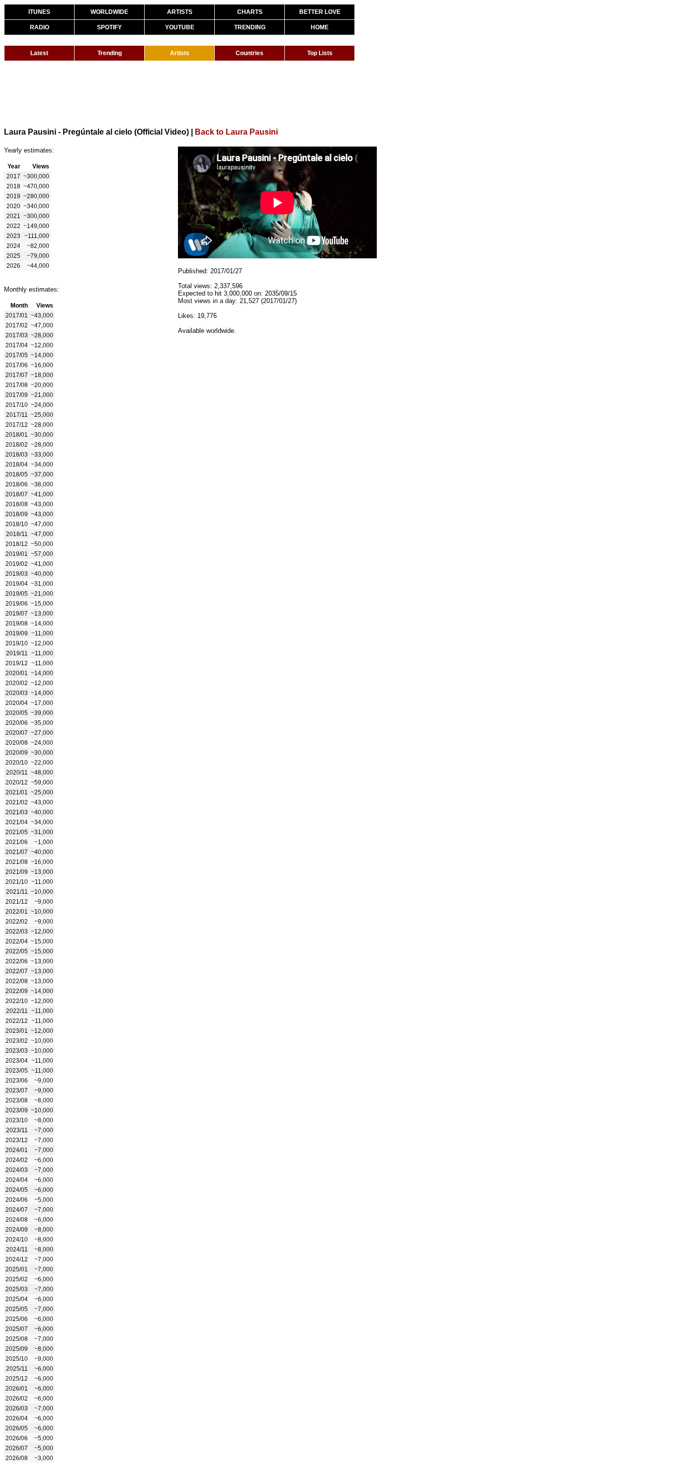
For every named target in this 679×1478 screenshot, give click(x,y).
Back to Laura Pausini (236, 132)
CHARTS (249, 11)
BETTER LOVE (319, 11)
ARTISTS (179, 11)
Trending (109, 53)
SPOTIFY (109, 27)
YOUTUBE (179, 27)
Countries (249, 53)
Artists (179, 53)
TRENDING (249, 27)
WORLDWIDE (109, 11)
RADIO (39, 27)
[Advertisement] (185, 93)
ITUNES (39, 11)
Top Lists (320, 53)
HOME (320, 27)
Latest (39, 53)
